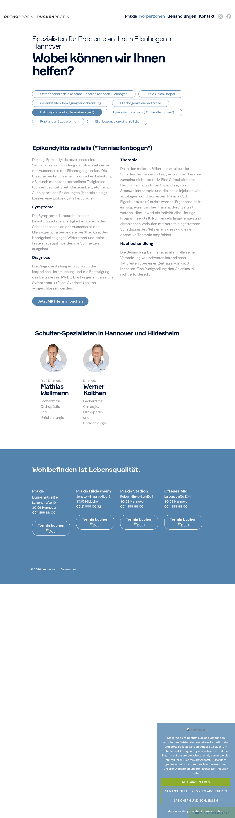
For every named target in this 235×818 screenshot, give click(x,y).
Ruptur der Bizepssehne (58, 121)
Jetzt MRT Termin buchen (60, 301)
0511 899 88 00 (43, 512)
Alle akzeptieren (196, 782)
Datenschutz (69, 569)
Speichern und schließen (196, 801)
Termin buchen (51, 525)
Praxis (131, 16)
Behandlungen (181, 16)
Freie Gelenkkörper (161, 94)
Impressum (49, 569)
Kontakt (206, 16)
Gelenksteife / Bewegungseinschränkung (70, 103)
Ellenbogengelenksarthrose (140, 103)
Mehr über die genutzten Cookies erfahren (195, 811)
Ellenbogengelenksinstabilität (117, 121)
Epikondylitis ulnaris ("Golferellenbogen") (143, 112)
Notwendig (197, 729)
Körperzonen (152, 16)
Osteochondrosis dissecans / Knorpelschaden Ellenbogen (83, 94)
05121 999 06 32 (88, 506)
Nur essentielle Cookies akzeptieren (196, 791)
